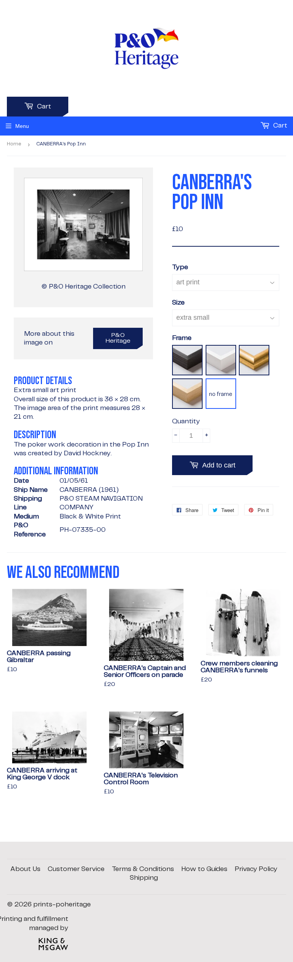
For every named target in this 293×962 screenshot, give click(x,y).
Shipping (144, 877)
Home (14, 144)
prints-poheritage (62, 904)
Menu (22, 126)
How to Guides (204, 869)
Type (180, 267)
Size (178, 302)
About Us (25, 869)
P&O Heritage (118, 338)
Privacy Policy (256, 869)
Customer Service (76, 869)
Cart (43, 106)
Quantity (186, 421)
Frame (182, 338)
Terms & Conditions (143, 869)
